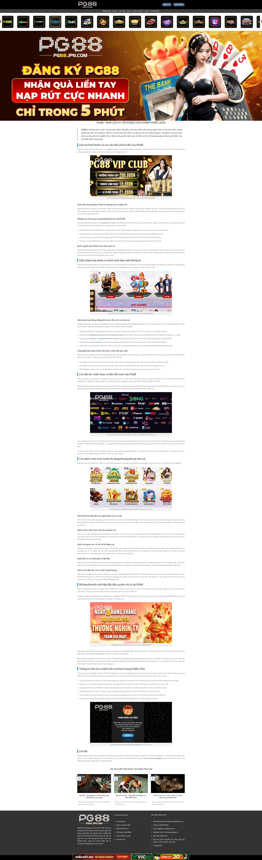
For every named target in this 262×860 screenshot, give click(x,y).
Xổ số (135, 11)
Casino (114, 11)
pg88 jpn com (178, 821)
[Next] (185, 792)
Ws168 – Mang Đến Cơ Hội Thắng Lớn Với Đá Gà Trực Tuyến (94, 796)
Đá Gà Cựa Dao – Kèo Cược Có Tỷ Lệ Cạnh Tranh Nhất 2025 (168, 796)
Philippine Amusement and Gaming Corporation (107, 335)
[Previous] (76, 792)
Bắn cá (140, 11)
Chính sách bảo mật (123, 825)
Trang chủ (107, 11)
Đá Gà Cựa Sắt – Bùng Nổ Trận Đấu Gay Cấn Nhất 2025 (131, 796)
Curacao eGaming (95, 342)
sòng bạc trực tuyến (108, 223)
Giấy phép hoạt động (123, 832)
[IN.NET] (87, 4)
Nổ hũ (147, 11)
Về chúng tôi (120, 821)
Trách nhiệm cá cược (123, 836)
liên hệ (159, 845)
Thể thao (122, 11)
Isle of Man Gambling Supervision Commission (105, 338)
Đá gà (129, 11)
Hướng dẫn (155, 11)
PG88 (79, 828)
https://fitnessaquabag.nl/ (153, 758)
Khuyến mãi (120, 839)
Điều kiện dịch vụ (122, 828)
